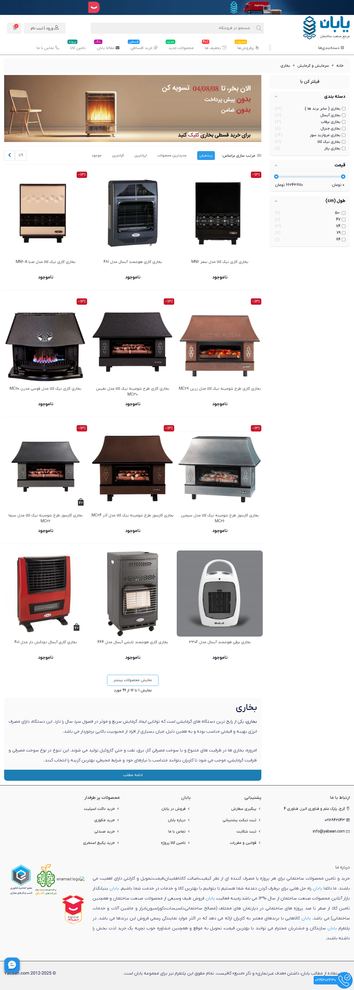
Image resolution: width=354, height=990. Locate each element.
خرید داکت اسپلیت (99, 808)
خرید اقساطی (140, 46)
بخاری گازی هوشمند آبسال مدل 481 (132, 262)
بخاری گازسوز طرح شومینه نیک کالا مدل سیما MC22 (46, 518)
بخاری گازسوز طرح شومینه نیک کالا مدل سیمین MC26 (220, 518)
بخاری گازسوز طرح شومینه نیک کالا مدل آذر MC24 (133, 515)
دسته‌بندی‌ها (328, 48)
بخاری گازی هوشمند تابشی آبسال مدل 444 (132, 642)
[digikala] (73, 909)
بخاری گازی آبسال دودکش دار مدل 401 (45, 642)
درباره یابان (177, 820)
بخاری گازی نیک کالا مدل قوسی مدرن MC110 (45, 388)
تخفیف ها (212, 46)
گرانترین (118, 155)
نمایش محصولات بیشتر (132, 680)
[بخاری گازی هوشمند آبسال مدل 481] (133, 213)
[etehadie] (21, 879)
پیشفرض (206, 155)
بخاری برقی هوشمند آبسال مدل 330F (220, 642)
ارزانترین (140, 155)
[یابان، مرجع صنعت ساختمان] (319, 28)
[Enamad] (70, 879)
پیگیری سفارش (243, 808)
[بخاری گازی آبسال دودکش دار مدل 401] (45, 593)
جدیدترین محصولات (172, 155)
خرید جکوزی (104, 820)
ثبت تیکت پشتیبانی (239, 820)
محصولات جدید (180, 46)
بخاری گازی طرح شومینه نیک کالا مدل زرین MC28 (220, 388)
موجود (96, 155)
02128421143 (335, 820)
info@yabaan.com (329, 831)
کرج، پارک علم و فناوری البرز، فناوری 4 (314, 808)
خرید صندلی (104, 831)
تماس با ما (45, 48)
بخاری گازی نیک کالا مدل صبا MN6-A (46, 262)
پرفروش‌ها (245, 46)
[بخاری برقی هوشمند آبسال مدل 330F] (220, 593)
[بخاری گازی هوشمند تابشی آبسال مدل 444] (133, 593)
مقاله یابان (104, 46)
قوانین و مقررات (243, 843)
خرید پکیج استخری (99, 843)
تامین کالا (77, 46)
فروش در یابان (174, 808)
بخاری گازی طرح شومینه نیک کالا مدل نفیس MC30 (132, 391)
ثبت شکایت (246, 831)
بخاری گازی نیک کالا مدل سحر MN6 (219, 262)
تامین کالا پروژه (173, 843)
